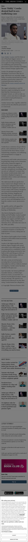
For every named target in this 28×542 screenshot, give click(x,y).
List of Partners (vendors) (6, 531)
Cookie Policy (22, 514)
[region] (14, 519)
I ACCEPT (14, 535)
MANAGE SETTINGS (14, 539)
